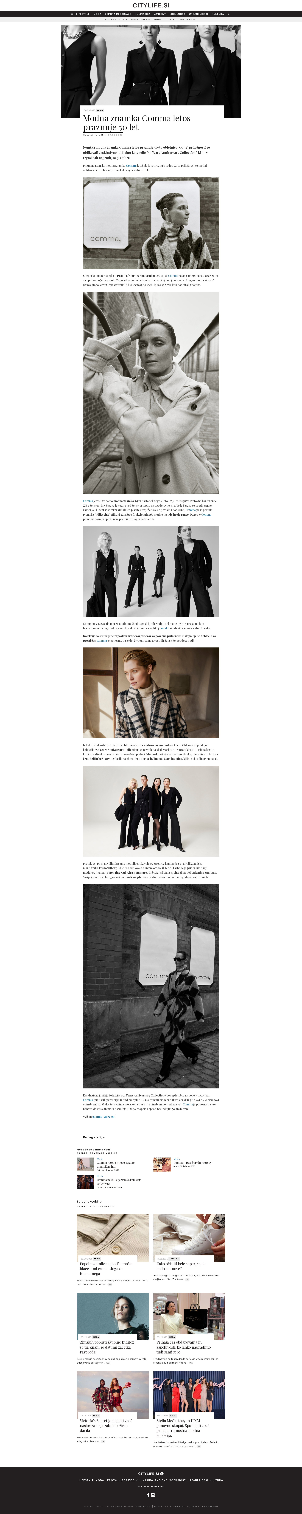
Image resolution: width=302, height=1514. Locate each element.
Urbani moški (198, 14)
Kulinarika (143, 14)
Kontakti (143, 1486)
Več (110, 1284)
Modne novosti (116, 19)
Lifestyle (83, 14)
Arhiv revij (157, 1486)
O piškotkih (193, 1506)
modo (164, 628)
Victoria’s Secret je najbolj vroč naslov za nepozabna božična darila (106, 1425)
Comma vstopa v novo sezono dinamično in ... (116, 1164)
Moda (97, 14)
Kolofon (158, 1506)
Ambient (160, 14)
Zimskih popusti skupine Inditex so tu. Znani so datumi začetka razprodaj (107, 1346)
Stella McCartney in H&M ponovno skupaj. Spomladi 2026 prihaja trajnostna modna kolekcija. (183, 1428)
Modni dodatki (165, 19)
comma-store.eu (103, 1117)
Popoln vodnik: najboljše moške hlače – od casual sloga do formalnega (106, 1268)
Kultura (218, 14)
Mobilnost (177, 14)
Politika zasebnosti (175, 1506)
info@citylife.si (210, 1506)
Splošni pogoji (143, 1506)
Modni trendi (140, 19)
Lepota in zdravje (118, 14)
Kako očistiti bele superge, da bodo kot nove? (181, 1266)
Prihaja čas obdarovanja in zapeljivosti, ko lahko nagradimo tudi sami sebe (184, 1346)
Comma (173, 276)
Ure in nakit (188, 19)
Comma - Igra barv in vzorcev (192, 1162)
